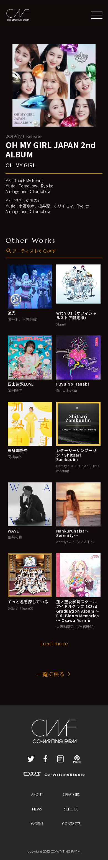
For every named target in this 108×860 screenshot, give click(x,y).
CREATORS (71, 794)
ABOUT (37, 794)
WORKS (37, 824)
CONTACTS (71, 824)
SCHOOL (71, 809)
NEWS (37, 809)
